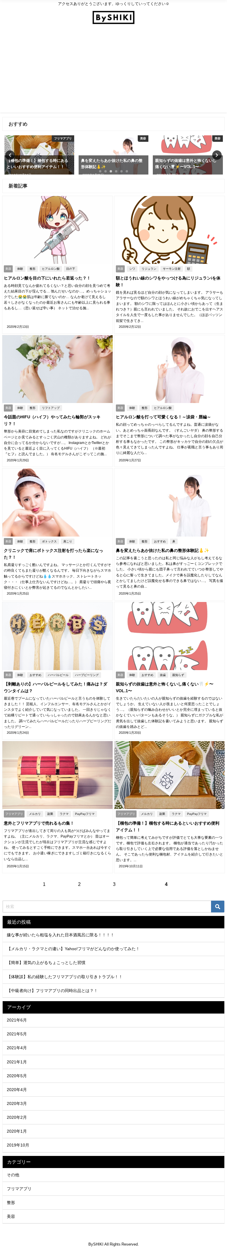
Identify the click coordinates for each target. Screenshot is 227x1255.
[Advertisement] (113, 71)
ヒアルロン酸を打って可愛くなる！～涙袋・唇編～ (163, 417)
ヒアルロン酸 (51, 268)
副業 (50, 813)
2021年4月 (17, 1048)
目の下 (70, 268)
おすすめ (160, 541)
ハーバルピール (58, 675)
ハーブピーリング (87, 675)
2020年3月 (17, 1103)
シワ (132, 268)
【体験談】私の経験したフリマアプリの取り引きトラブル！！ (65, 977)
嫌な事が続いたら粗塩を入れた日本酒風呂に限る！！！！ (60, 935)
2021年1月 (17, 1062)
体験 (20, 268)
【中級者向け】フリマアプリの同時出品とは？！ (52, 990)
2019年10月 (18, 1145)
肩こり (67, 541)
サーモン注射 (172, 268)
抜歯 (163, 675)
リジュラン (149, 268)
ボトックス (49, 541)
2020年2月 (17, 1117)
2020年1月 (17, 1131)
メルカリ (35, 813)
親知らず (178, 675)
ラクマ (64, 813)
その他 (13, 1175)
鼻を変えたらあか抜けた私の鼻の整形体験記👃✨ (162, 550)
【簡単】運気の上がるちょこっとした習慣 (46, 962)
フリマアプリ (19, 1189)
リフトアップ (51, 408)
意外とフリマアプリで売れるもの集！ (39, 823)
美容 (11, 1216)
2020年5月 (17, 1076)
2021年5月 (17, 1034)
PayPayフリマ (85, 813)
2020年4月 (17, 1090)
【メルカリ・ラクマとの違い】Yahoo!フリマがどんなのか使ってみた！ (73, 949)
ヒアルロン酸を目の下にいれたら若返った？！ (47, 278)
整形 (32, 268)
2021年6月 (17, 1020)
